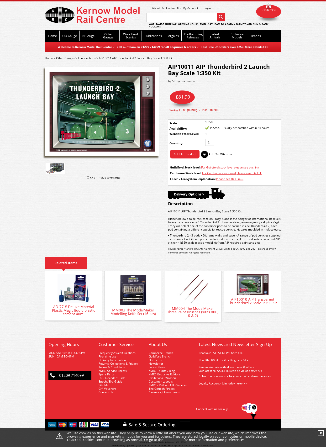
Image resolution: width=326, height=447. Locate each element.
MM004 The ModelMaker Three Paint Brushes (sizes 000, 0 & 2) (192, 312)
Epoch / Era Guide (110, 381)
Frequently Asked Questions (117, 353)
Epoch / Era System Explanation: (193, 179)
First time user (108, 356)
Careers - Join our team (164, 392)
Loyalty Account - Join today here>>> (223, 383)
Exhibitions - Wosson (162, 378)
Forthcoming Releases (193, 35)
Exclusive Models (237, 35)
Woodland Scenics (130, 35)
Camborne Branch (161, 353)
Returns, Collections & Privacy (118, 364)
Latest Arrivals (215, 35)
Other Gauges (108, 35)
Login (207, 8)
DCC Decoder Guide (112, 378)
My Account (190, 8)
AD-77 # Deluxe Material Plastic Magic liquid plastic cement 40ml (73, 310)
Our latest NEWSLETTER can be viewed (224, 371)
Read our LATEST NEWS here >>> (221, 353)
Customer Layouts (161, 381)
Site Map (104, 385)
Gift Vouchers (107, 389)
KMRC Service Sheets (113, 371)
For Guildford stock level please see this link (230, 167)
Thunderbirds (87, 58)
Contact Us (173, 8)
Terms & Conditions (112, 367)
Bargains (173, 36)
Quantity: (176, 143)
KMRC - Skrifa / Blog (162, 371)
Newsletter (156, 364)
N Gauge (88, 36)
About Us (158, 8)
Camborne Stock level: (185, 173)
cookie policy (173, 440)
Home (52, 36)
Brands (256, 36)
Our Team (155, 360)
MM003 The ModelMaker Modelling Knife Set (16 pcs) (133, 312)
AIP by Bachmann (183, 81)
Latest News (157, 367)
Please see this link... (229, 179)
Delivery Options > (189, 194)
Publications (153, 36)
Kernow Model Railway (92, 15)
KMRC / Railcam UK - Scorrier (168, 385)
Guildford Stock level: (185, 167)
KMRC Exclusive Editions (165, 374)
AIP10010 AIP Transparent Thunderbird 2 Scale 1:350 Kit (252, 301)
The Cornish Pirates (162, 389)
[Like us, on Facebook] (249, 409)
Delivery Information (112, 360)
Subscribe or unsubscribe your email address (235, 376)
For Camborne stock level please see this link (232, 173)
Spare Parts (106, 374)
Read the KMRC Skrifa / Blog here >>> (223, 360)
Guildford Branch (160, 356)
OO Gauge (69, 36)
